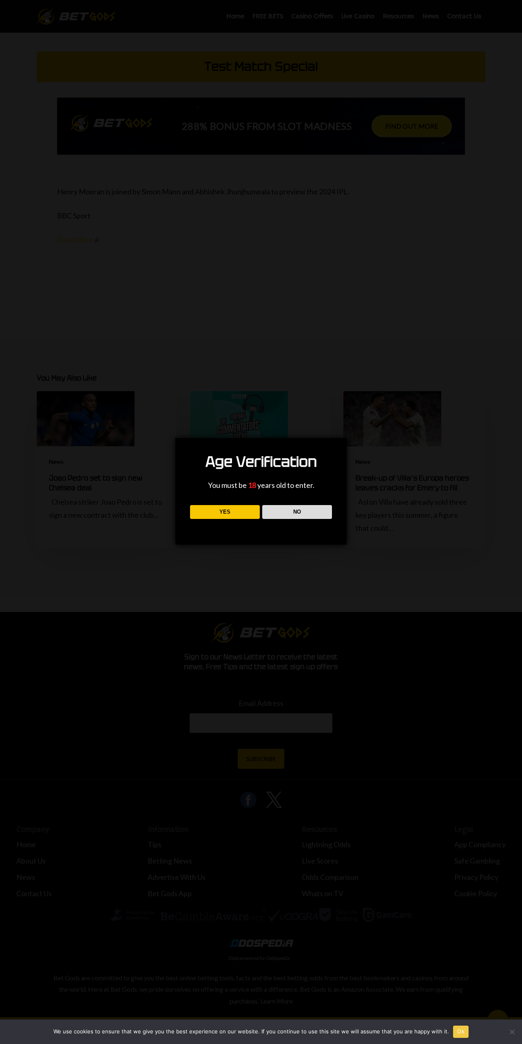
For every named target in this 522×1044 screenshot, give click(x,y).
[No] (512, 1032)
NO (297, 512)
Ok (460, 1031)
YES (224, 512)
